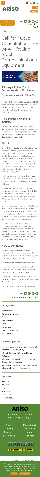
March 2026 (6, 395)
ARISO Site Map (28, 461)
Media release (7, 334)
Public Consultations (7, 22)
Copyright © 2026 (10, 461)
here (33, 262)
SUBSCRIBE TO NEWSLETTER (20, 450)
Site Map (30, 436)
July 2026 (5, 382)
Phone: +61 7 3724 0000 (20, 414)
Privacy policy (25, 474)
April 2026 (6, 391)
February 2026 (7, 398)
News (4, 324)
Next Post (32, 297)
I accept (14, 474)
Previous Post (26, 24)
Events (4, 317)
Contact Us (29, 428)
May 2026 (5, 388)
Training (9, 428)
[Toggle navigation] (3, 3)
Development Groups (10, 314)
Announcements (8, 311)
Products (8, 432)
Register (34, 11)
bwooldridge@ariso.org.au (12, 282)
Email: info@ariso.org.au (20, 417)
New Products (7, 320)
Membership (29, 425)
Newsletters (6, 327)
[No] (37, 469)
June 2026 (6, 385)
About (29, 432)
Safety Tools (9, 436)
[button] (30, 3)
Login (35, 7)
